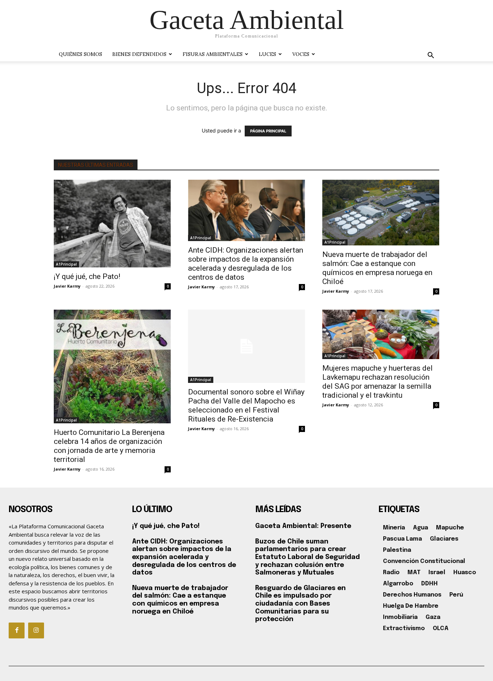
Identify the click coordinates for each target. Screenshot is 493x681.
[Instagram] (36, 630)
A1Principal (66, 264)
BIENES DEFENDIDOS (139, 54)
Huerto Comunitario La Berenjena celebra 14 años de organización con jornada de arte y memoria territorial (109, 446)
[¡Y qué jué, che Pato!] (112, 223)
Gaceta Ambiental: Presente (303, 526)
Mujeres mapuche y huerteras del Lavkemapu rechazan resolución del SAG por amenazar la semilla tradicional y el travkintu (377, 382)
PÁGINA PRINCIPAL (268, 131)
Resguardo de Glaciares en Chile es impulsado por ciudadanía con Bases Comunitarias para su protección (300, 604)
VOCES (300, 54)
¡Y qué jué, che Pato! (87, 276)
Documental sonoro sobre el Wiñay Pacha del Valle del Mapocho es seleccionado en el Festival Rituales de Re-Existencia (246, 405)
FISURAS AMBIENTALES (213, 54)
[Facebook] (17, 630)
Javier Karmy (67, 286)
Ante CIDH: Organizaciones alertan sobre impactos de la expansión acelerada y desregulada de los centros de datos (245, 263)
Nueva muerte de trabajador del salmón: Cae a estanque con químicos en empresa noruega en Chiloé (377, 268)
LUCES (267, 54)
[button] (430, 56)
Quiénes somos (80, 54)
